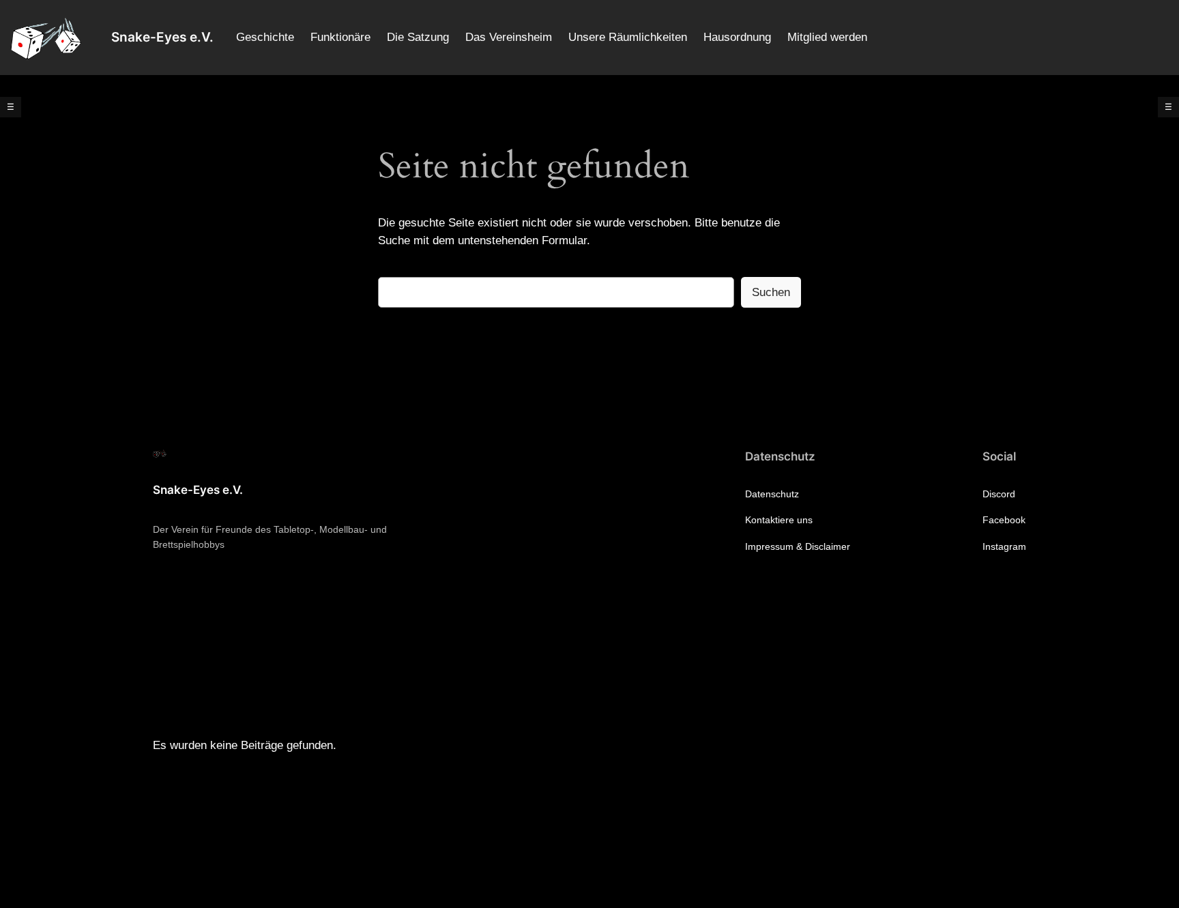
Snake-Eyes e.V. (162, 37)
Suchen (771, 292)
